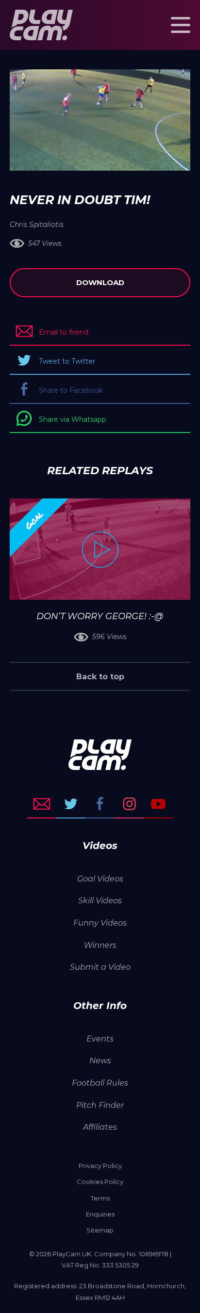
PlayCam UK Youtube (158, 803)
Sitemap (100, 1230)
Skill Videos (100, 900)
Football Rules (100, 1083)
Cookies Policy (100, 1181)
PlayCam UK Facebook (100, 803)
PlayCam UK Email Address (41, 803)
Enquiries (100, 1214)
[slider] (74, 159)
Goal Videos (100, 878)
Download (100, 282)
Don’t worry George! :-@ (100, 616)
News (100, 1060)
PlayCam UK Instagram (129, 803)
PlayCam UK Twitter (70, 803)
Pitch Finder (100, 1105)
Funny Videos (100, 923)
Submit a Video (100, 967)
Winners (100, 945)
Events (100, 1038)
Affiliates (100, 1127)
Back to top (100, 676)
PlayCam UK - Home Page (41, 25)
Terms (100, 1198)
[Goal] (100, 549)
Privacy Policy (100, 1165)
